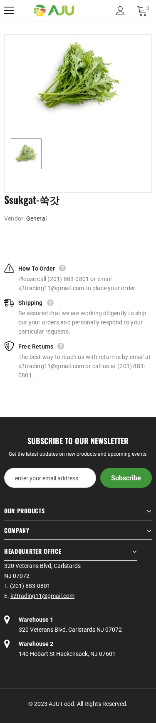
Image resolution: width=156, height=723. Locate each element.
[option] (78, 78)
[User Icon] (120, 10)
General (36, 218)
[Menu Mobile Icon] (9, 10)
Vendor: (14, 218)
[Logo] (54, 10)
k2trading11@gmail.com (42, 595)
